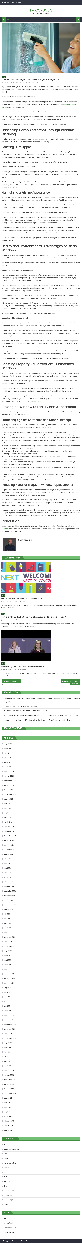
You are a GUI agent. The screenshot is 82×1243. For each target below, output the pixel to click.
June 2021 (7, 997)
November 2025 (9, 785)
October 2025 (9, 790)
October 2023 (9, 900)
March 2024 (8, 877)
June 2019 (7, 1107)
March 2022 (8, 965)
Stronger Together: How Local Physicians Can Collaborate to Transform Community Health (38, 720)
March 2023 (8, 928)
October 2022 (9, 942)
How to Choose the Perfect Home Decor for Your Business (25, 711)
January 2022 (9, 974)
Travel (6, 1204)
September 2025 (10, 794)
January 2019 (8, 1126)
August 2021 (8, 988)
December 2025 (10, 781)
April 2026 (7, 762)
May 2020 (7, 1057)
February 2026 (9, 771)
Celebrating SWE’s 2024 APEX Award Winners (22, 666)
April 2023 (7, 923)
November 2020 (10, 1029)
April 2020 (7, 1061)
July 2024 (7, 859)
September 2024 (10, 850)
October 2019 (9, 1089)
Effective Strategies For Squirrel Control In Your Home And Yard (71, 681)
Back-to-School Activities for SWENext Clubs (22, 598)
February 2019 (9, 1121)
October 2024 (9, 845)
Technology (8, 1200)
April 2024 (7, 873)
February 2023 (9, 932)
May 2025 (7, 813)
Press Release (9, 1191)
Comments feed (10, 1228)
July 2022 (7, 955)
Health (6, 1177)
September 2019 (10, 1093)
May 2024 (7, 868)
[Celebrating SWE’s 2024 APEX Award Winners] (40, 645)
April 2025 (7, 817)
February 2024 (9, 882)
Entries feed (8, 1223)
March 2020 (8, 1066)
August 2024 (8, 854)
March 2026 (8, 767)
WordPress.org (9, 1232)
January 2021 (8, 1020)
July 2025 (7, 804)
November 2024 (10, 840)
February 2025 (9, 827)
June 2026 (7, 753)
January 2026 (9, 776)
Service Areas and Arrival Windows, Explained (20, 706)
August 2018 (8, 1130)
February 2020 (9, 1070)
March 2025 (8, 822)
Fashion (6, 1167)
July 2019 (7, 1103)
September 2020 (10, 1038)
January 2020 (9, 1075)
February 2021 (9, 1015)
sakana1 (24, 601)
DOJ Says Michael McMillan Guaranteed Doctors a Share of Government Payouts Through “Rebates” (41, 715)
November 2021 (9, 978)
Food (5, 1172)
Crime (6, 1158)
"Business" (7, 1144)
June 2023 (7, 919)
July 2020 (7, 1047)
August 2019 (8, 1098)
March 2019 (8, 1116)
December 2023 (10, 891)
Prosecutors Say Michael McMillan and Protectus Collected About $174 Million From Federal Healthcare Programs (42, 700)
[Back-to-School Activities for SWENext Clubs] (40, 577)
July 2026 (7, 748)
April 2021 (7, 1006)
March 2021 (8, 1011)
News (6, 1186)
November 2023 (9, 896)
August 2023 (8, 909)
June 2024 (8, 863)
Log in (6, 1218)
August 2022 (8, 951)
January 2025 (9, 831)
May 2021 (7, 1001)
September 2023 (10, 905)
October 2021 (9, 983)
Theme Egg (25, 1241)
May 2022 (7, 960)
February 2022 (9, 969)
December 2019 (9, 1080)
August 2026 (8, 744)
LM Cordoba (41, 10)
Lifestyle (7, 1181)
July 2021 (7, 992)
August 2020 (8, 1043)
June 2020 (7, 1052)
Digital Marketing (10, 1163)
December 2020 (10, 1024)
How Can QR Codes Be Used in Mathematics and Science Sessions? (33, 617)
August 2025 (8, 799)
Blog (3, 77)
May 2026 (7, 758)
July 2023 (7, 914)
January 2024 (9, 886)
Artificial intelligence (11, 1149)
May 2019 (7, 1112)
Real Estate (8, 1195)
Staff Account (19, 82)
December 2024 (10, 836)
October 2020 (9, 1034)
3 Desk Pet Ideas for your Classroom (12, 681)
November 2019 (9, 1084)
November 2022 (9, 937)
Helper (20, 620)
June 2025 (7, 808)
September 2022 (10, 946)
